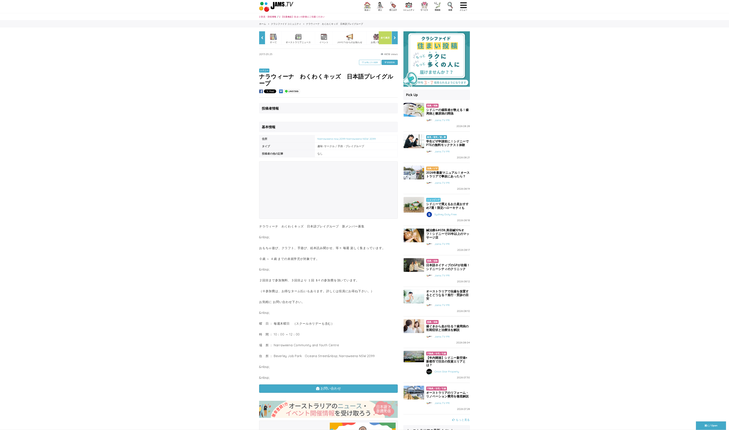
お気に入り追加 (371, 62)
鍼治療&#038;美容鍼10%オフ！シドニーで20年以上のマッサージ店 (447, 233)
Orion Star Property (446, 371)
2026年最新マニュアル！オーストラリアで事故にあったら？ (448, 174)
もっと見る (462, 419)
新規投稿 (391, 62)
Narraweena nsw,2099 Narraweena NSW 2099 (346, 138)
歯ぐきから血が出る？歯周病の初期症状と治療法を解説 (447, 328)
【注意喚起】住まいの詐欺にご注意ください (302, 16)
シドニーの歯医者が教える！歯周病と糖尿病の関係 (447, 111)
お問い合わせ (330, 388)
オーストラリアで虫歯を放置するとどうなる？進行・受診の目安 (447, 294)
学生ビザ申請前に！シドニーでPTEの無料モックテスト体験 (447, 143)
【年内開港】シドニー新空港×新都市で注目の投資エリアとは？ (446, 361)
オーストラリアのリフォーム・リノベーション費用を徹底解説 (447, 394)
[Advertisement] (328, 190)
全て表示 (385, 37)
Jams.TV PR (442, 120)
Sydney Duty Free (445, 214)
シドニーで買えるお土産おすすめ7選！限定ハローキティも (447, 205)
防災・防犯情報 (268, 16)
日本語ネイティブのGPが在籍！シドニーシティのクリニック (448, 267)
